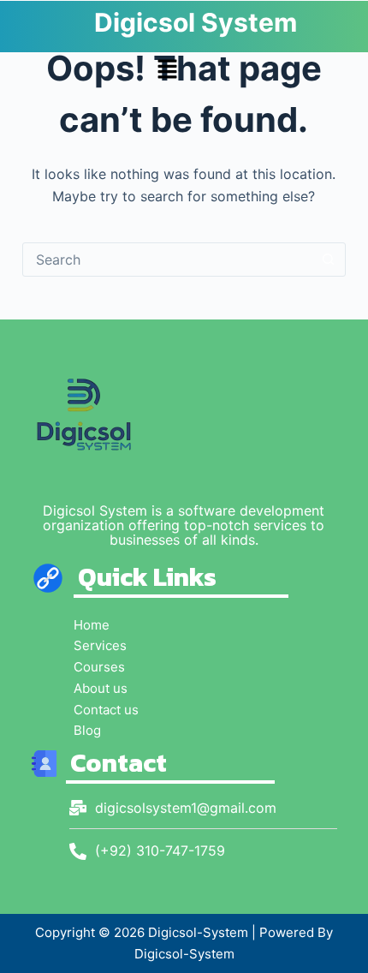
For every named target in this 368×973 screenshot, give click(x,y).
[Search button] (328, 259)
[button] (167, 71)
